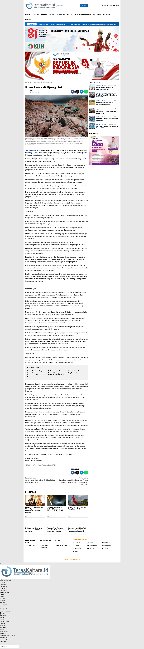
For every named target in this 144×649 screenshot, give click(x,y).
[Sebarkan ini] (73, 92)
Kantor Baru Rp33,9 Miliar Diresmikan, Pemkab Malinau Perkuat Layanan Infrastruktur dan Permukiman (73, 481)
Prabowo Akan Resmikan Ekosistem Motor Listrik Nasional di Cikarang (55, 530)
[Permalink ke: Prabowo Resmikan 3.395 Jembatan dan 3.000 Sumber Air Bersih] (35, 521)
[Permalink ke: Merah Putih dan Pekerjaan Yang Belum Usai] (78, 500)
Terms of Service (61, 546)
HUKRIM (98, 108)
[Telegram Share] (82, 92)
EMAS (28, 465)
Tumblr (77, 546)
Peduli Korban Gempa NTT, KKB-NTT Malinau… (105, 88)
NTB (34, 465)
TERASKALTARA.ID (32, 150)
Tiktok (106, 548)
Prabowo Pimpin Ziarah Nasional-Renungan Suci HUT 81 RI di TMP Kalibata (56, 373)
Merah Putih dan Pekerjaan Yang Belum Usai (76, 372)
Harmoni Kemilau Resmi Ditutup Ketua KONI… (107, 127)
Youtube (92, 548)
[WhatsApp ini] (86, 92)
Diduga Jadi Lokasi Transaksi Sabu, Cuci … (106, 112)
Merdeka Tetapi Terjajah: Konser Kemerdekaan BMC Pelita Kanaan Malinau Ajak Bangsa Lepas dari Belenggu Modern (84, 24)
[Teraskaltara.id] (40, 6)
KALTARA (98, 85)
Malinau (104, 85)
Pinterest (107, 543)
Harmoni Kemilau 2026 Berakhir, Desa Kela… (107, 119)
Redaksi (57, 541)
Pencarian (84, 6)
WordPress (107, 546)
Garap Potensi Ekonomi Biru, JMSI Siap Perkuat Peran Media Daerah (40, 480)
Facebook (78, 543)
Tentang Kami (30, 546)
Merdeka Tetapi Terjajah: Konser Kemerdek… (107, 96)
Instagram (78, 548)
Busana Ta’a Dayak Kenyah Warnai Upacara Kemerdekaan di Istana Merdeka (34, 509)
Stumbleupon (93, 546)
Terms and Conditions (44, 547)
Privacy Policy (45, 541)
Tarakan (109, 108)
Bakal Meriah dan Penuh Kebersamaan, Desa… (104, 103)
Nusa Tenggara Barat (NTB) (47, 465)
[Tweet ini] (77, 92)
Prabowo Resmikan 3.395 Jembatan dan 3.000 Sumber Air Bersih (34, 530)
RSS (76, 551)
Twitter (91, 543)
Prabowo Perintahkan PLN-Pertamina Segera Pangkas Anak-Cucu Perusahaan (77, 530)
